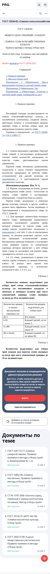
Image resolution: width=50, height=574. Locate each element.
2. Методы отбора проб (17, 79)
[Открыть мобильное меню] (45, 4)
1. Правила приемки (15, 76)
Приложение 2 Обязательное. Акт (22, 88)
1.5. (29, 270)
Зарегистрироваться (25, 407)
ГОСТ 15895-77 (13, 135)
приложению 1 (10, 179)
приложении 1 (9, 232)
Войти (25, 398)
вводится (14, 63)
